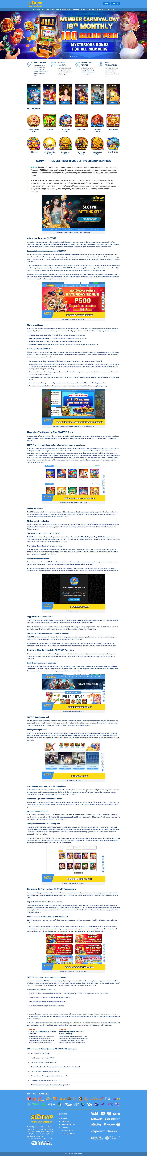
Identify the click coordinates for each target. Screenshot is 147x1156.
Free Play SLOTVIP (67, 1131)
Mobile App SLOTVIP (67, 1134)
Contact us (64, 1127)
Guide (113, 9)
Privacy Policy (65, 1121)
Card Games (66, 9)
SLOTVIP (34, 167)
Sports (58, 9)
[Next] (141, 35)
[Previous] (5, 35)
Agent (104, 9)
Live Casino (45, 9)
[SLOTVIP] (35, 3)
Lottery (83, 9)
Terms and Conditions (68, 1124)
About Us (64, 1118)
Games (89, 9)
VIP (108, 9)
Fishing (52, 9)
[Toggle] (29, 1054)
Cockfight (75, 9)
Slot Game (36, 9)
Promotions (96, 9)
